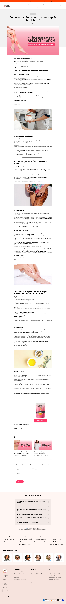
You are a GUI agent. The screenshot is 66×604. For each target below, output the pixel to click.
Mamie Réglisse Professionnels (20, 579)
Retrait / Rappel (52, 575)
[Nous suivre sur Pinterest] (8, 596)
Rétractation (51, 582)
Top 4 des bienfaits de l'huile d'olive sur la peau (30, 347)
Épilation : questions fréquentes (37, 571)
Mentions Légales (52, 571)
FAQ (53, 4)
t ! (42, 181)
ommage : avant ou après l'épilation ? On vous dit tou (32, 181)
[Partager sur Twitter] (21, 428)
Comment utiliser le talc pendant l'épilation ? (30, 226)
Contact (34, 7)
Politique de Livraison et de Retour (36, 581)
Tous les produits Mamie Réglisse (18, 4)
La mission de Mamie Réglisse (19, 571)
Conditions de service (44, 464)
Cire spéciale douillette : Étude (20, 573)
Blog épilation (16, 577)
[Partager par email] (27, 428)
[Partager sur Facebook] (19, 428)
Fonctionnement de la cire (19, 575)
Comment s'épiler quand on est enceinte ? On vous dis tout (41, 452)
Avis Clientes (30, 4)
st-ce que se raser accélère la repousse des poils (32, 157)
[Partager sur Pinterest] (24, 428)
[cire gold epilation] (40, 412)
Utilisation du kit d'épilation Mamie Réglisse (42, 4)
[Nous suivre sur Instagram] (5, 596)
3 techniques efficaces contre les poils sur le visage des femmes (21, 452)
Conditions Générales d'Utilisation (55, 577)
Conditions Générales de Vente (54, 573)
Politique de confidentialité (34, 464)
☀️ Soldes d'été (40, 7)
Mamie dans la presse (27, 7)
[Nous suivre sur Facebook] (3, 596)
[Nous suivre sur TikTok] (11, 596)
